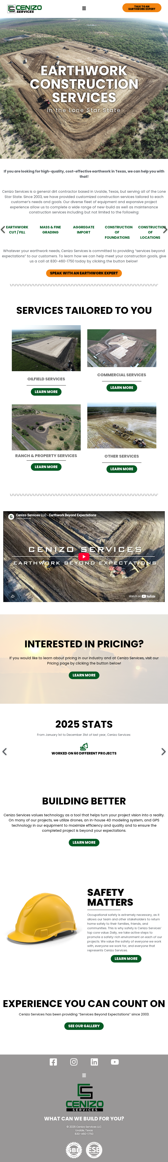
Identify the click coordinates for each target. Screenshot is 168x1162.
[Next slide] (164, 229)
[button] (84, 8)
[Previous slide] (3, 229)
